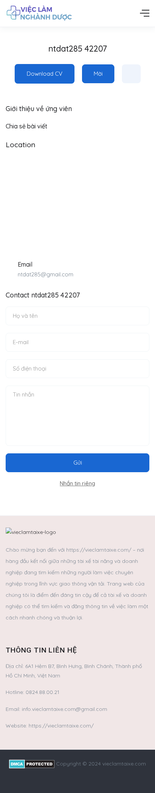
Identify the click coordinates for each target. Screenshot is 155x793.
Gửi (77, 462)
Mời (98, 73)
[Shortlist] (131, 73)
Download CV (44, 73)
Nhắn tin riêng (77, 483)
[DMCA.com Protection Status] (32, 763)
